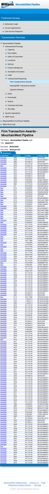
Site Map (11, 109)
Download (6, 153)
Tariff (10, 75)
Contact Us (34, 482)
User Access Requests (14, 31)
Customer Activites (15, 105)
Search (10, 101)
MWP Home (9, 116)
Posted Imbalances (15, 67)
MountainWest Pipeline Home (15, 482)
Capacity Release (17, 89)
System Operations (12, 113)
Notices (11, 64)
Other (10, 93)
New (2, 166)
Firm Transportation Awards (21, 81)
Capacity (11, 49)
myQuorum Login (11, 24)
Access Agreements (13, 28)
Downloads (12, 97)
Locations (11, 60)
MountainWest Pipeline (28, 4)
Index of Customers (15, 56)
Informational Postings (14, 46)
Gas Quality (12, 53)
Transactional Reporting (17, 78)
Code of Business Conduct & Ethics (26, 483)
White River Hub (9, 124)
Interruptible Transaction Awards (22, 85)
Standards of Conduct (16, 71)
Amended (3, 158)
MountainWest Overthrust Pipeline (16, 121)
